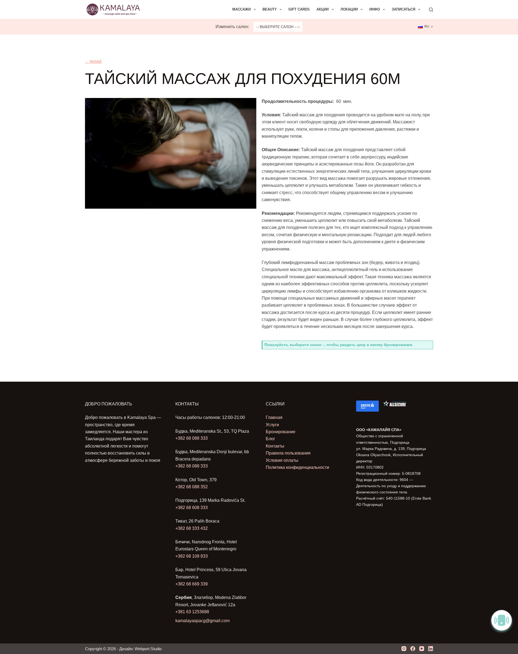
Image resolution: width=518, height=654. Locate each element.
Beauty (270, 9)
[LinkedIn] (430, 648)
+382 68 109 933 (191, 556)
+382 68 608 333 (191, 507)
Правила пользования (288, 453)
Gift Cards (299, 9)
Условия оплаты (282, 460)
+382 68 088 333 (191, 438)
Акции (322, 9)
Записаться (403, 9)
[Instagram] (403, 648)
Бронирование (280, 431)
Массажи (241, 9)
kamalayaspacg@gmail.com (202, 620)
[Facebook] (412, 648)
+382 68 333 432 (191, 528)
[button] (425, 26)
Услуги (272, 424)
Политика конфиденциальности (297, 467)
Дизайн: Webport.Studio (140, 648)
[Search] (431, 10)
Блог (270, 438)
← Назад (93, 62)
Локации (349, 9)
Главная (274, 417)
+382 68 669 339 (191, 584)
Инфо (374, 9)
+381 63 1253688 (192, 611)
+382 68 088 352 (191, 486)
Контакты (275, 446)
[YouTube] (421, 648)
